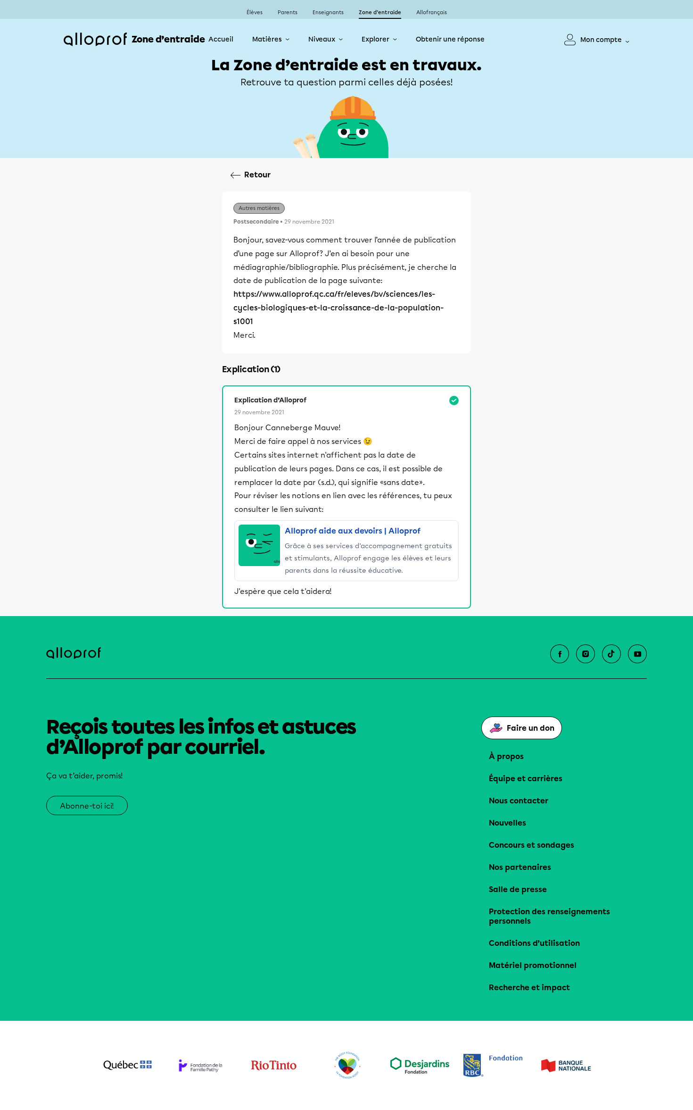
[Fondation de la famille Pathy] (200, 1065)
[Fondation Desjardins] (419, 1065)
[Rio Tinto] (273, 1065)
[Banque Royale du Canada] (492, 1065)
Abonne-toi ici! (87, 805)
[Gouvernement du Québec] (127, 1065)
